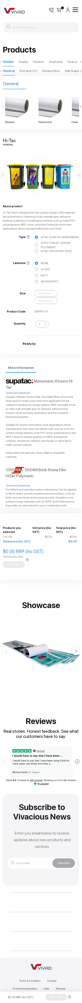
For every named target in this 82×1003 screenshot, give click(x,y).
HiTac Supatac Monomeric (60, 237)
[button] (1, 62)
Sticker (8, 62)
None (45, 263)
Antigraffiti (50, 281)
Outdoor (38, 62)
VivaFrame (56, 62)
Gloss (45, 269)
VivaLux (72, 62)
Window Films (51, 71)
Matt (44, 275)
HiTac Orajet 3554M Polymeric (55, 245)
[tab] (8, 61)
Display (23, 62)
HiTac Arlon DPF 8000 (56, 251)
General (9, 71)
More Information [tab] (21, 368)
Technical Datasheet (18, 392)
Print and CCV (28, 71)
